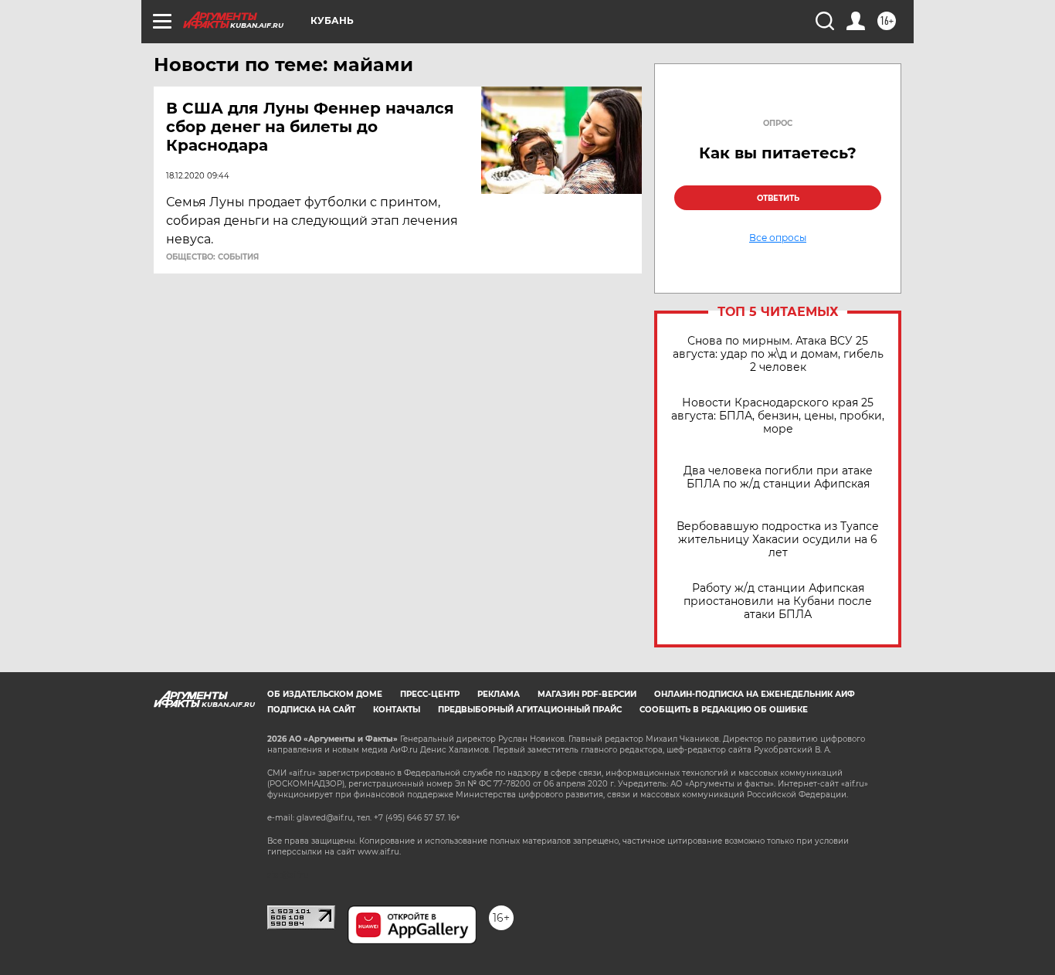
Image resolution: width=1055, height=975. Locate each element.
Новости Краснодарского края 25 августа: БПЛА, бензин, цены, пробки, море (777, 416)
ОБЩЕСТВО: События (212, 257)
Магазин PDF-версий (587, 694)
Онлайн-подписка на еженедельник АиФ (754, 694)
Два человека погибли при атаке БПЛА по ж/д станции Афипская (778, 477)
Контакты (396, 710)
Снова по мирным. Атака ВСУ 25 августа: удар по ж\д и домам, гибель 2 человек (778, 354)
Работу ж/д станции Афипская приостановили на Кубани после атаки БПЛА (778, 601)
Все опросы (777, 238)
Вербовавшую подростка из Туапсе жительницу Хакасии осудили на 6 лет (778, 539)
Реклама (498, 694)
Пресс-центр (430, 694)
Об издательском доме (324, 694)
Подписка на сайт (311, 710)
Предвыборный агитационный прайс (530, 710)
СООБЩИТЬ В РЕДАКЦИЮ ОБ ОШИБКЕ (723, 710)
